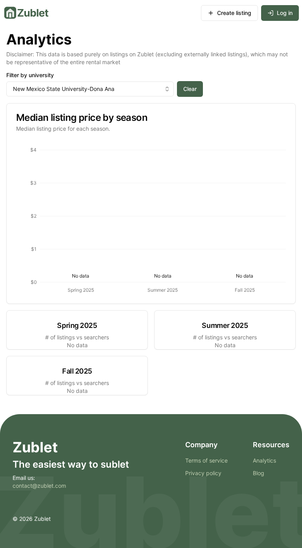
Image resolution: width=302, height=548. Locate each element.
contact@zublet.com (39, 485)
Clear (190, 88)
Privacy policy (203, 473)
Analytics (264, 460)
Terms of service (206, 460)
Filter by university (30, 75)
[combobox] (90, 88)
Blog (258, 473)
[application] (151, 218)
